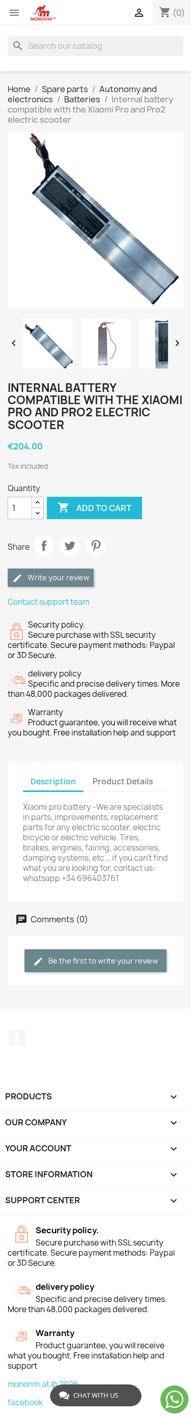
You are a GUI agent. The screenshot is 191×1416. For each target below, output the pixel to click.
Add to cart (94, 507)
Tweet (70, 545)
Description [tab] (53, 781)
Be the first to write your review (102, 961)
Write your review (57, 577)
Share (44, 545)
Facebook (17, 1038)
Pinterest (96, 545)
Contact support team (48, 602)
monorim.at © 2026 (43, 1384)
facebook (25, 1402)
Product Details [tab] (123, 781)
